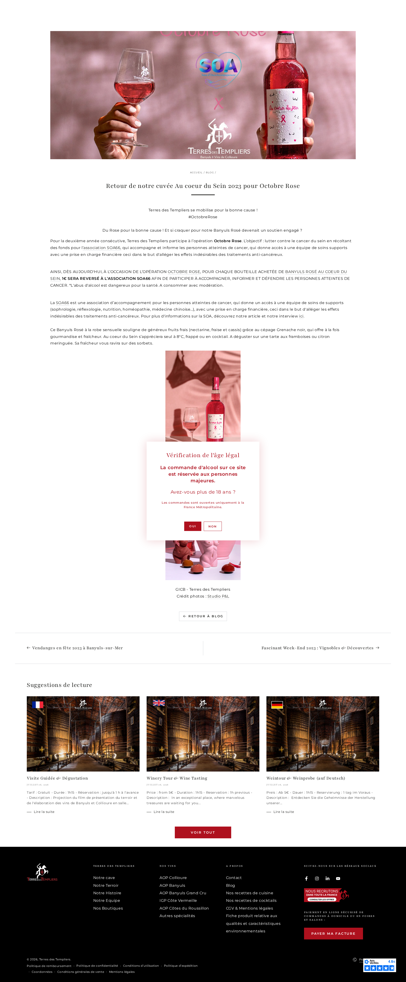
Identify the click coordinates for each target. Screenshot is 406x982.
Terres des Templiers (54, 959)
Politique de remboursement (49, 966)
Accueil (196, 172)
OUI (192, 526)
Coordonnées (42, 972)
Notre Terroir (106, 885)
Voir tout (203, 832)
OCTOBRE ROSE (184, 271)
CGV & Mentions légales (249, 908)
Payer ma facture (333, 933)
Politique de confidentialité (97, 965)
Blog (210, 172)
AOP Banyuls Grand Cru (183, 893)
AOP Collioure (173, 877)
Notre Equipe (106, 900)
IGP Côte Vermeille (178, 900)
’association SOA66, (102, 248)
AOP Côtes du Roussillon (184, 908)
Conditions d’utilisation (141, 965)
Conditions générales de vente (80, 972)
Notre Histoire (107, 893)
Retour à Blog (205, 616)
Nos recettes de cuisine (249, 893)
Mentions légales (122, 972)
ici (301, 316)
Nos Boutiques (108, 908)
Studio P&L (218, 596)
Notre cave (104, 877)
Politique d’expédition (181, 965)
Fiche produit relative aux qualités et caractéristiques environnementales (253, 923)
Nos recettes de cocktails (251, 900)
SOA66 (62, 303)
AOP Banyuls (172, 885)
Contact (234, 877)
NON (212, 526)
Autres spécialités (177, 916)
